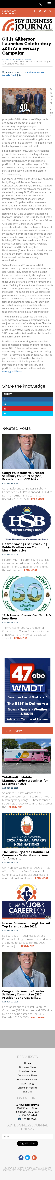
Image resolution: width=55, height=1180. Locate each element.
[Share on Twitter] (5, 413)
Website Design (18, 1170)
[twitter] (40, 10)
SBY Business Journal (30, 1168)
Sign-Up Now (27, 1143)
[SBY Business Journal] (27, 25)
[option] (27, 690)
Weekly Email (9, 75)
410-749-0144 (29, 1115)
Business (31, 72)
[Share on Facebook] (5, 399)
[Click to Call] (42, 4)
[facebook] (35, 10)
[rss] (45, 10)
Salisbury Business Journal (17, 59)
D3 (29, 1170)
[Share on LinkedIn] (5, 403)
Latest (40, 72)
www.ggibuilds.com (12, 371)
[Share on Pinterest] (5, 408)
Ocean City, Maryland (41, 1170)
